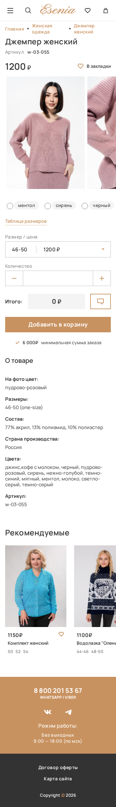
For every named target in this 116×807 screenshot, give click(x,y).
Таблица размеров (26, 221)
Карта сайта (58, 779)
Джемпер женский (84, 28)
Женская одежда (42, 28)
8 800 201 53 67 (58, 690)
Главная (14, 29)
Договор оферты (58, 767)
